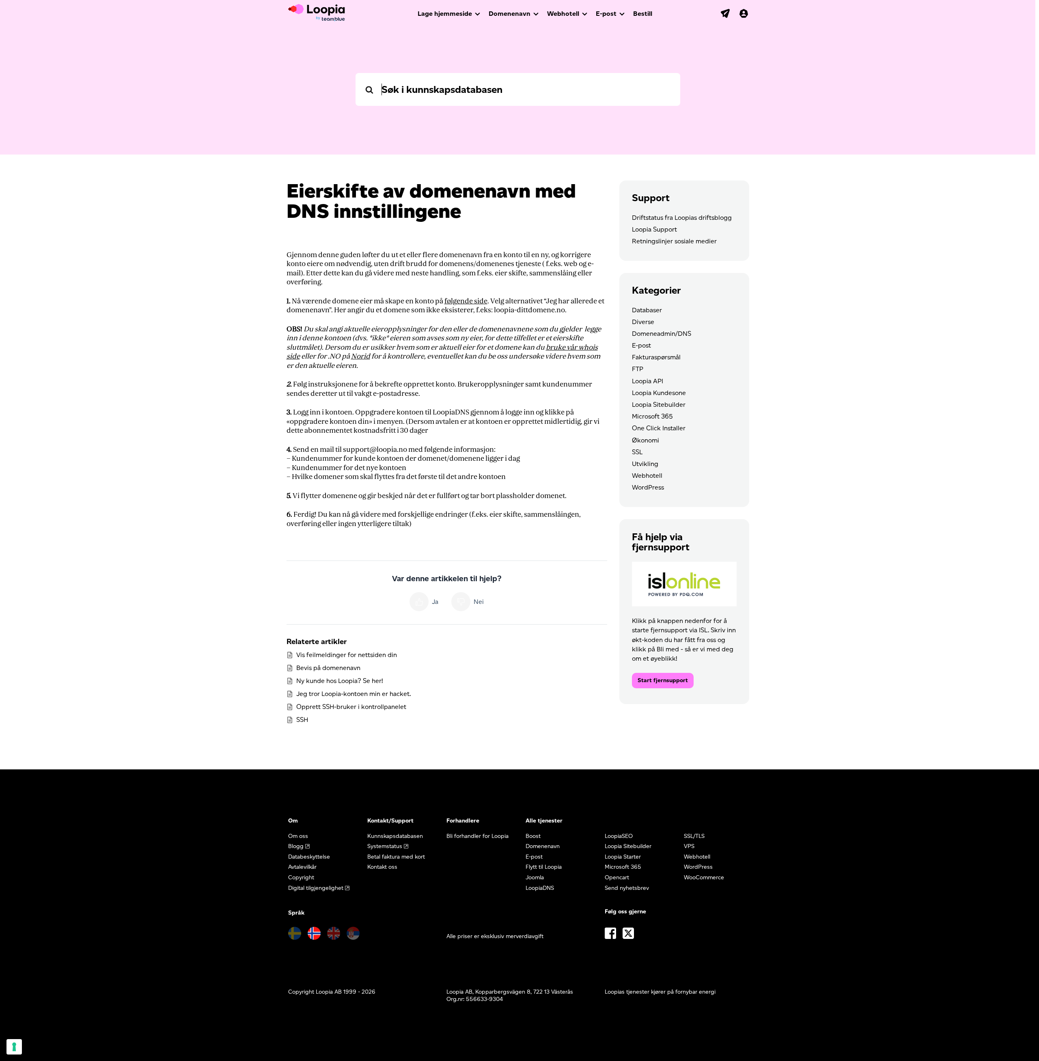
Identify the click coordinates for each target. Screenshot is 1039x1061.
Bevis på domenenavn (328, 668)
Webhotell (563, 13)
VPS (689, 846)
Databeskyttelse (309, 856)
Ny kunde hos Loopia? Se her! (339, 681)
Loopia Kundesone (659, 393)
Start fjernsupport (663, 680)
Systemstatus (384, 846)
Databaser (647, 310)
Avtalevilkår (302, 866)
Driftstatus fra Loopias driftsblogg (682, 217)
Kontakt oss (382, 866)
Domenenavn (509, 13)
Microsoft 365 (652, 416)
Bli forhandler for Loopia (477, 836)
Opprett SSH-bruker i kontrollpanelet (351, 707)
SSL (637, 452)
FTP (637, 369)
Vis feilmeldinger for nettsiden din (346, 655)
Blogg (296, 846)
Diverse (643, 322)
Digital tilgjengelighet (315, 888)
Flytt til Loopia (544, 866)
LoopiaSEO (619, 836)
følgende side (465, 301)
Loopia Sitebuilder (658, 404)
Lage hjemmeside (445, 13)
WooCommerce (704, 877)
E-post (606, 13)
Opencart (617, 877)
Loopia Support (654, 229)
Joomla (535, 877)
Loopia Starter (623, 856)
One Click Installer (658, 428)
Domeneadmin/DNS (661, 333)
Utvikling (645, 464)
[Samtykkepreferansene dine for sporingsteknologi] (14, 1047)
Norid (360, 356)
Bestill (642, 13)
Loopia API (647, 381)
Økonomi (645, 440)
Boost (533, 836)
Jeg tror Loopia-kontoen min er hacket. (353, 694)
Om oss (298, 836)
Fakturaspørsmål (656, 357)
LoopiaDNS (540, 888)
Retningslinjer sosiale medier (674, 241)
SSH (302, 720)
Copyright (301, 877)
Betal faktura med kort (396, 856)
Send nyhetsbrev (627, 888)
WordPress (648, 487)
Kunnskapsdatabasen (395, 836)
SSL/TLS (694, 836)
